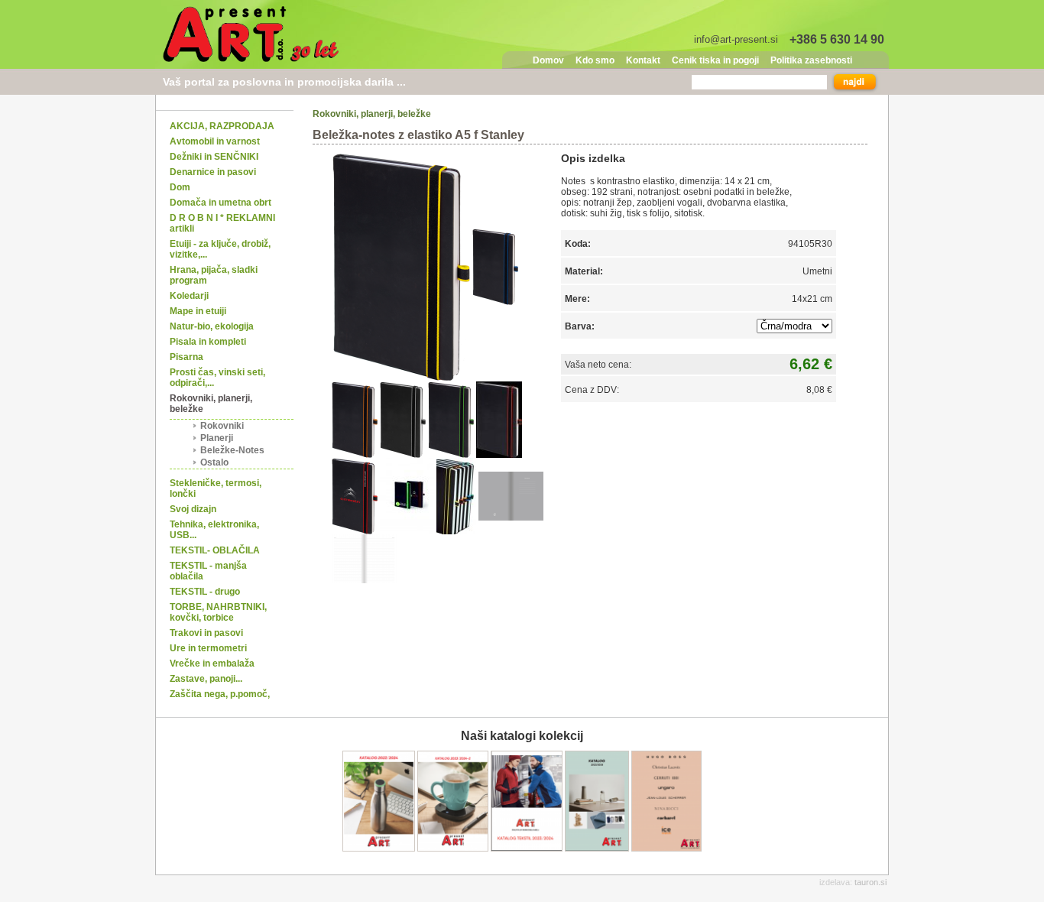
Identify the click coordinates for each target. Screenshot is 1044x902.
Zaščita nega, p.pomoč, (220, 694)
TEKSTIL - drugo (205, 591)
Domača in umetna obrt (220, 202)
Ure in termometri (208, 648)
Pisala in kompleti (208, 341)
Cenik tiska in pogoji (715, 60)
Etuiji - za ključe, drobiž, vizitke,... (220, 249)
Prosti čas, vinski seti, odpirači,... (217, 377)
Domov (548, 60)
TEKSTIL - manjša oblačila (208, 571)
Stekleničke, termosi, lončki (215, 488)
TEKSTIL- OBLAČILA (215, 550)
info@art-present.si (736, 39)
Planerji (216, 438)
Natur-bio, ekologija (212, 326)
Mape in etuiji (198, 311)
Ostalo (214, 462)
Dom (180, 187)
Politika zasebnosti (811, 60)
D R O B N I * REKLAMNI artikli (222, 223)
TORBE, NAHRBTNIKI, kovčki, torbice (218, 612)
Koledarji (189, 295)
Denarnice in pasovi (213, 172)
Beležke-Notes (232, 450)
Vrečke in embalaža (212, 663)
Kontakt (643, 60)
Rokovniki (222, 425)
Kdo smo (594, 60)
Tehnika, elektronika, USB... (214, 529)
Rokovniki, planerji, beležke (211, 403)
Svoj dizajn (193, 509)
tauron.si (870, 882)
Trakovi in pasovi (206, 633)
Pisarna (186, 357)
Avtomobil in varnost (215, 141)
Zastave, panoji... (206, 678)
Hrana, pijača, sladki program (214, 275)
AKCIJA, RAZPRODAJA (222, 126)
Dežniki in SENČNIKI (214, 156)
